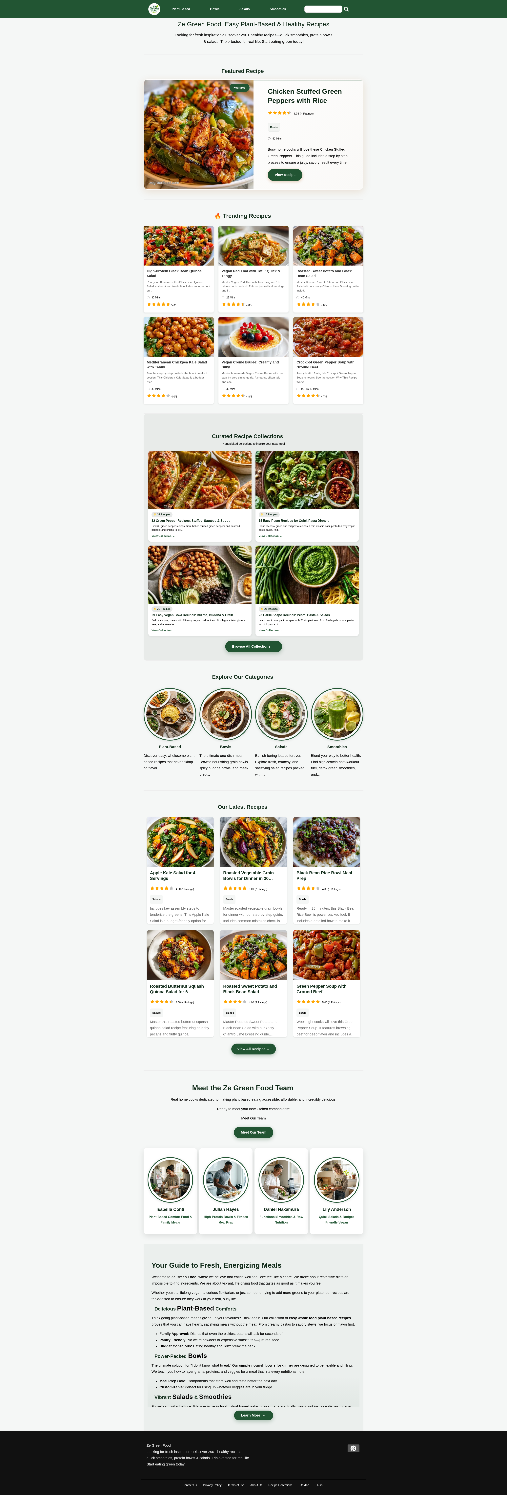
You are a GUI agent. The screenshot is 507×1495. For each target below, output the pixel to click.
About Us (256, 1485)
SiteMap (303, 1485)
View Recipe (285, 175)
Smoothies (278, 9)
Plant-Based (181, 9)
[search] (346, 9)
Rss (320, 1485)
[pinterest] (353, 1448)
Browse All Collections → (253, 646)
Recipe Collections (280, 1485)
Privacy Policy (212, 1485)
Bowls (214, 9)
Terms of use (236, 1485)
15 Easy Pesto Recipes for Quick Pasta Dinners (294, 520)
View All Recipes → (253, 1049)
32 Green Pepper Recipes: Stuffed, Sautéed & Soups (191, 520)
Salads (244, 9)
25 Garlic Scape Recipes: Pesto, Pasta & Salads (294, 615)
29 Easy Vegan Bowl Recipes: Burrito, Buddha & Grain (192, 615)
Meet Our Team (253, 1132)
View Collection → (163, 535)
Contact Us (189, 1485)
